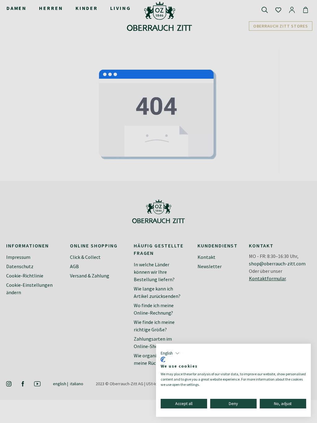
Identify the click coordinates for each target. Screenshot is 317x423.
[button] (170, 353)
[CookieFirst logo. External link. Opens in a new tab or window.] (163, 359)
